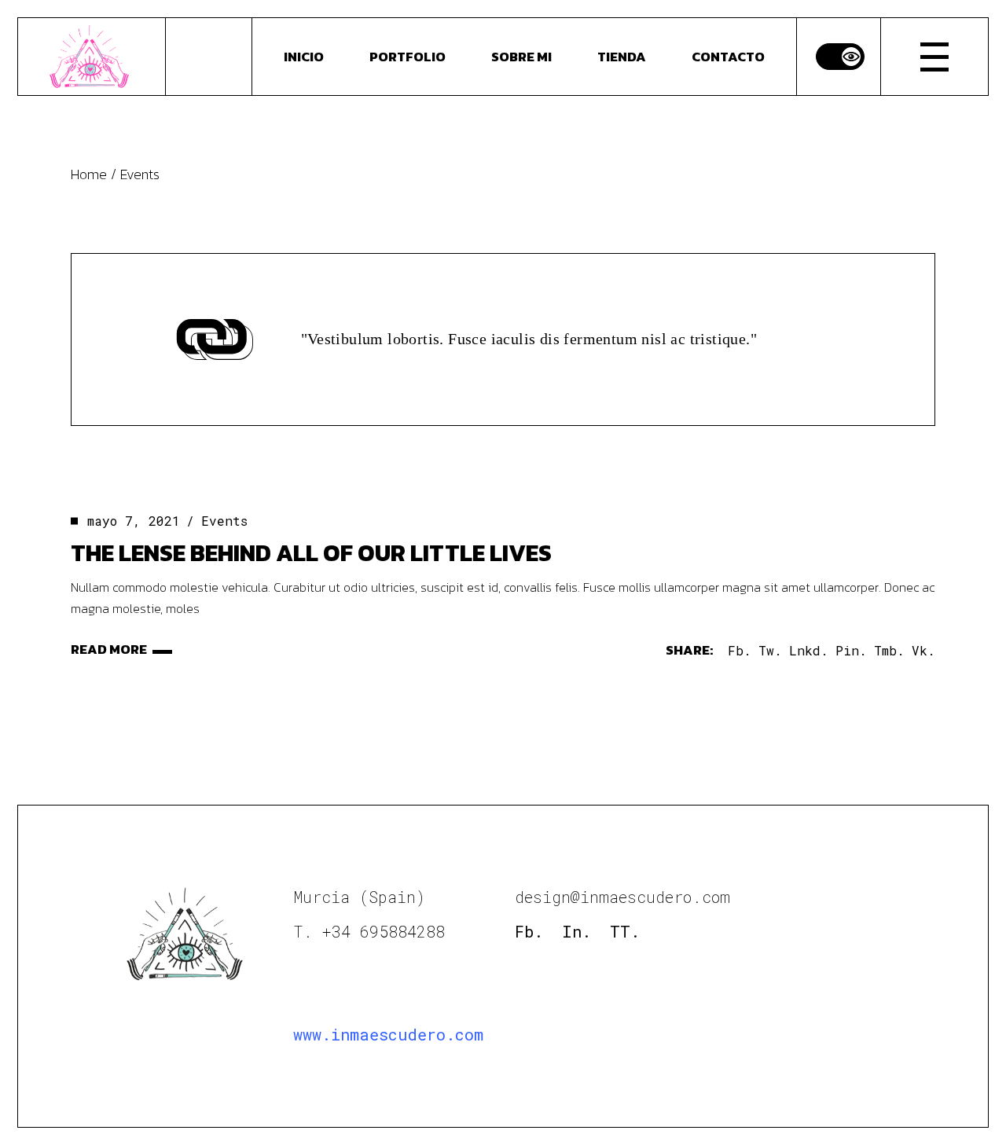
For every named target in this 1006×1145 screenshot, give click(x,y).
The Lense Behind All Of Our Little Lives (311, 553)
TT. (625, 931)
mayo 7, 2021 (133, 520)
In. (576, 931)
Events (224, 520)
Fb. (529, 931)
